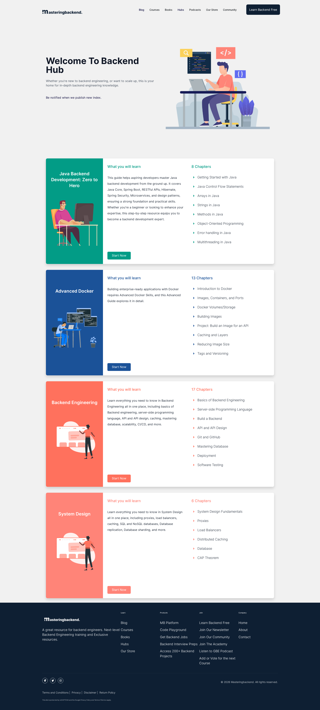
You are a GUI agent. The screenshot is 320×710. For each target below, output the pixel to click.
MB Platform (169, 623)
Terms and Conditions (55, 692)
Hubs (181, 9)
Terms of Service (100, 700)
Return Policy (107, 692)
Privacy (76, 692)
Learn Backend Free (263, 9)
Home (243, 623)
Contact (245, 637)
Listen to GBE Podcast (216, 651)
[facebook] (45, 680)
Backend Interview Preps (179, 644)
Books (168, 9)
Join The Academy (213, 644)
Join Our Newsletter (214, 630)
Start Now (119, 255)
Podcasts (195, 9)
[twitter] (53, 680)
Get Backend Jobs (174, 637)
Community (230, 9)
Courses (154, 9)
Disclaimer (90, 692)
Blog (141, 9)
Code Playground (173, 630)
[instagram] (60, 680)
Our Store (212, 9)
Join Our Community (214, 637)
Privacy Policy (86, 700)
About (243, 630)
